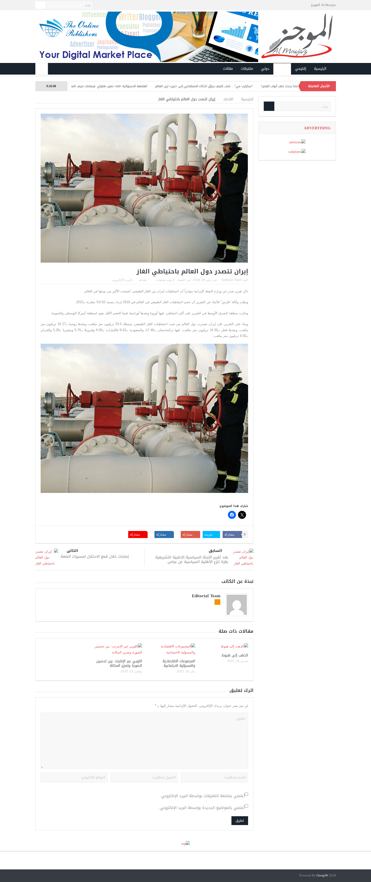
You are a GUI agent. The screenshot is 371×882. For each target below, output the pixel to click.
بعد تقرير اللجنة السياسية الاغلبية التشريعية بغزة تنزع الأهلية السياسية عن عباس (191, 559)
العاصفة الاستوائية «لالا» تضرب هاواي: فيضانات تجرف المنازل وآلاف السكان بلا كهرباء (120, 86)
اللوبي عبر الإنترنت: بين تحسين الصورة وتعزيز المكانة (119, 663)
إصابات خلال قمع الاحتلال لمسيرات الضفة (95, 556)
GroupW (322, 875)
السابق (215, 550)
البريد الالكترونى (122, 280)
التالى (72, 550)
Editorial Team (232, 280)
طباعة (143, 280)
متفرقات (247, 68)
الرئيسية (320, 68)
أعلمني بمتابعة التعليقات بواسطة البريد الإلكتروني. (202, 796)
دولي (265, 68)
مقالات (228, 68)
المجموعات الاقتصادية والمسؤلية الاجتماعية (179, 663)
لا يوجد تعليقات (165, 280)
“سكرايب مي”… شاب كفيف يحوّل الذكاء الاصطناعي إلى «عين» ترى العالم (234, 86)
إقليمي (300, 68)
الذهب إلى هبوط (235, 655)
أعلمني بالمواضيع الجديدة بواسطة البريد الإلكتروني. (202, 807)
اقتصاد (282, 68)
